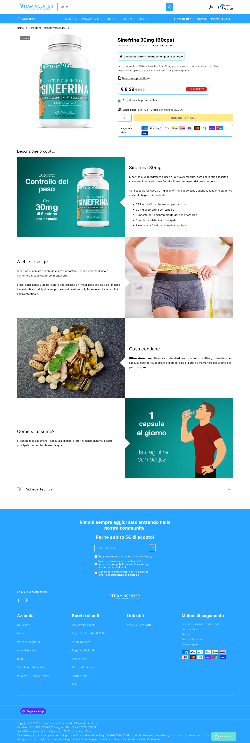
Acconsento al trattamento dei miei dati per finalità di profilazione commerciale (124, 573)
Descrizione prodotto (134, 78)
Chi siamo (23, 625)
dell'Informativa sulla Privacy (135, 556)
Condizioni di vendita (31, 667)
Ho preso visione (125, 556)
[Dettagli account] (211, 7)
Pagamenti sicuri (83, 650)
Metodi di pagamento (203, 615)
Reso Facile (79, 659)
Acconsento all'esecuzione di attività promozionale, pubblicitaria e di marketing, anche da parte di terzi (124, 564)
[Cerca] (169, 7)
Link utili (135, 615)
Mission (22, 633)
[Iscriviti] (152, 548)
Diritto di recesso (83, 667)
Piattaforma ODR (83, 676)
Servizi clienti (85, 615)
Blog (20, 659)
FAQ (74, 684)
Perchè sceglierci (28, 642)
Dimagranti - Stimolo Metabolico (47, 27)
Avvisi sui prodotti (139, 625)
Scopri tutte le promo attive (140, 100)
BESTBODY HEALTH (137, 45)
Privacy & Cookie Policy (33, 676)
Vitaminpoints (81, 642)
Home (20, 27)
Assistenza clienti (83, 625)
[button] (225, 7)
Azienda (25, 615)
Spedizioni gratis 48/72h (88, 633)
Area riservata (26, 650)
